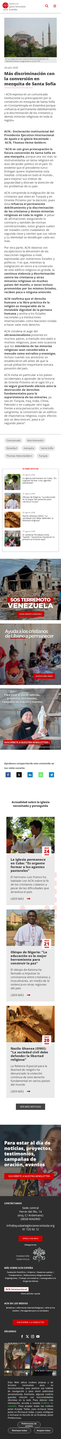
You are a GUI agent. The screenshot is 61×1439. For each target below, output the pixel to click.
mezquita (29, 448)
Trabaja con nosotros (28, 1278)
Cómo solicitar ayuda (30, 1293)
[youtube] (37, 1336)
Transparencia (15, 1275)
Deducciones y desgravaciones (37, 1275)
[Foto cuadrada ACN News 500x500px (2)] (30, 559)
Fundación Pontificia (16, 1272)
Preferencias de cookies (29, 1424)
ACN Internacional (16, 1289)
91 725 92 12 (30, 1229)
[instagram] (32, 1336)
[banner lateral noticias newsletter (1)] (30, 689)
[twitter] (27, 1336)
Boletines (10, 1307)
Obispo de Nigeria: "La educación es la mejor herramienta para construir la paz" (39, 499)
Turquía (43, 455)
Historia (31, 1272)
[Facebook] (8, 774)
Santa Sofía (47, 448)
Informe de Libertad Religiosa (30, 1307)
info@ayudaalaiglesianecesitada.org (30, 1225)
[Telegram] (51, 774)
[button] (47, 6)
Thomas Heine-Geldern (19, 455)
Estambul (12, 448)
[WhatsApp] (41, 774)
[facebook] (22, 1336)
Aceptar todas (43, 1430)
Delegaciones (30, 1244)
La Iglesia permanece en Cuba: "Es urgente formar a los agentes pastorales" (39, 480)
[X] (19, 774)
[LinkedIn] (30, 774)
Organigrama (11, 1278)
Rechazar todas (19, 1430)
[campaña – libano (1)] (30, 624)
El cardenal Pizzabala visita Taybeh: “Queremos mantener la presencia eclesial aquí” (38, 537)
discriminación (35, 440)
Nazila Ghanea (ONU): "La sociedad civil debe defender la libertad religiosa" (38, 518)
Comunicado (13, 440)
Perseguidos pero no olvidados (35, 1310)
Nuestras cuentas (45, 1272)
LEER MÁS (18, 899)
